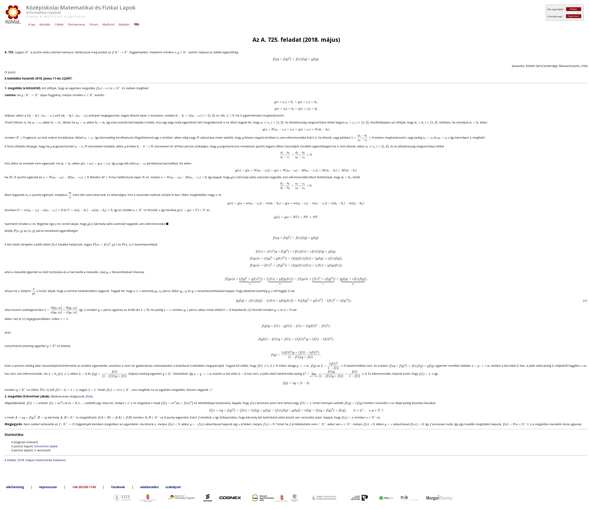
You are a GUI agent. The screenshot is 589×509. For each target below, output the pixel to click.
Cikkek (59, 24)
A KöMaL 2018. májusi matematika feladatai (35, 460)
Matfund (108, 24)
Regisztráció (573, 16)
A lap (31, 24)
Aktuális (44, 24)
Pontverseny (76, 24)
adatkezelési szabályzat (160, 487)
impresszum (48, 487)
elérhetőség (15, 487)
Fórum (93, 24)
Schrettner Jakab (46, 446)
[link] (89, 396)
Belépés (573, 9)
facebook (118, 487)
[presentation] (27, 52)
